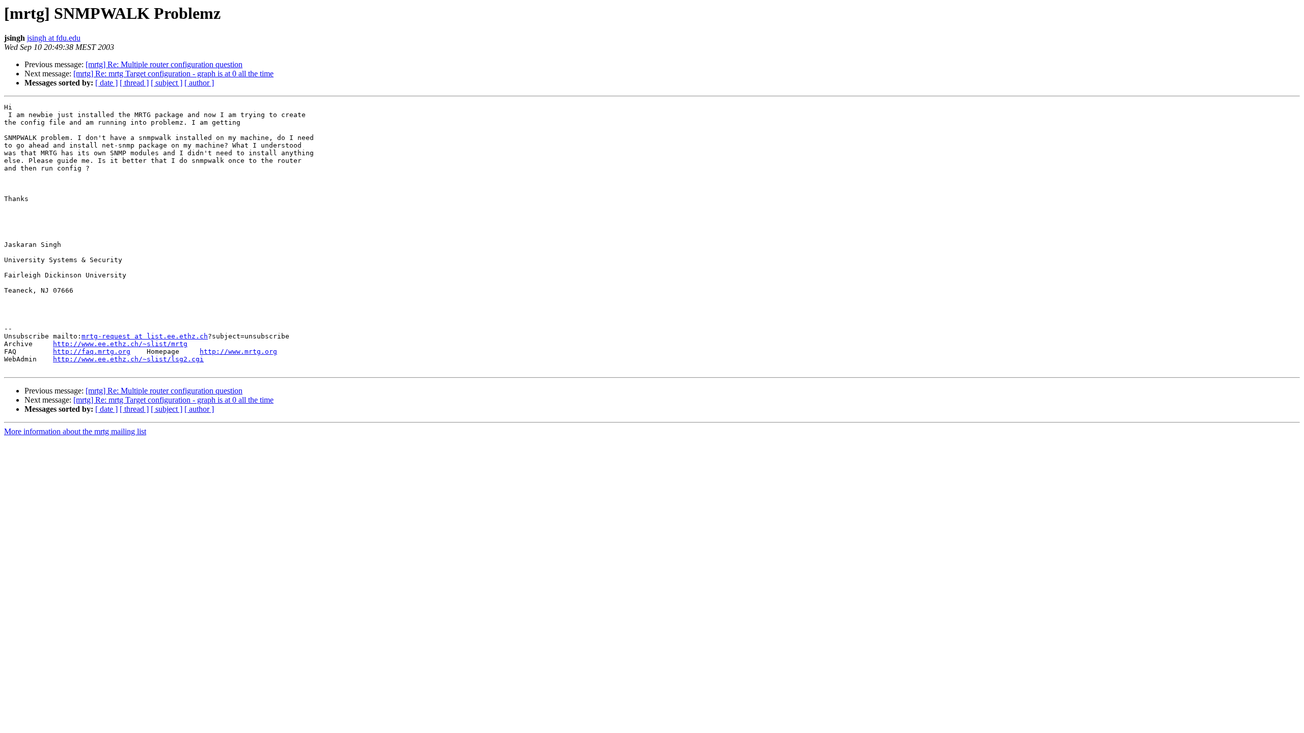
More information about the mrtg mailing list (75, 431)
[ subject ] (166, 82)
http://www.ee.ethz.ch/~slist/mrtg (120, 344)
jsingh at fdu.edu (53, 38)
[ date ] (106, 82)
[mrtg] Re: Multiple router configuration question (164, 64)
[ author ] (199, 82)
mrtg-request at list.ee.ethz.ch (145, 336)
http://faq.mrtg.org (91, 351)
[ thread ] (134, 82)
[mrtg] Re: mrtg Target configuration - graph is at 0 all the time (173, 73)
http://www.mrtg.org (238, 351)
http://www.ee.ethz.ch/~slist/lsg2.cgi (128, 359)
